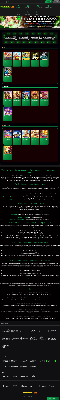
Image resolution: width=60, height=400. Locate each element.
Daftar (49, 1)
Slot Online (28, 7)
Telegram (10, 1)
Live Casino (38, 7)
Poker (36, 14)
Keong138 (27, 396)
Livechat (51, 399)
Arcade (18, 14)
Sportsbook (48, 7)
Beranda (18, 7)
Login (56, 1)
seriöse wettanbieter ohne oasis (39, 238)
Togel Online (27, 14)
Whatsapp (4, 1)
